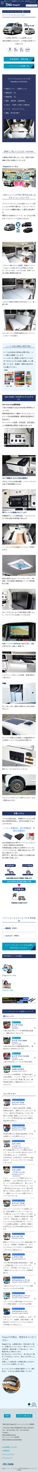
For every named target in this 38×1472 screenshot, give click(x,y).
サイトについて (8, 1454)
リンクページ (8, 1458)
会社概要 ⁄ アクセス (10, 1447)
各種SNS (6, 1450)
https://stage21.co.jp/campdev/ (12, 1439)
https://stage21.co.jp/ (8, 1435)
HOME (7, 1416)
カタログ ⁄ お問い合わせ (24, 1416)
